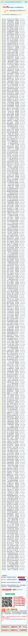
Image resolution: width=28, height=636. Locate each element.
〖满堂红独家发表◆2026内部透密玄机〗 (13, 2)
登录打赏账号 (22, 579)
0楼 (3, 4)
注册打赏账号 (21, 577)
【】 (5, 575)
